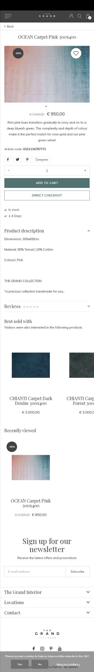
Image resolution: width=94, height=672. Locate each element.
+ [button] (85, 170)
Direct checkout (47, 195)
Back (10, 26)
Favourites (76, 53)
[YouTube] (60, 648)
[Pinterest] (51, 648)
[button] (8, 16)
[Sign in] (71, 16)
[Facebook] (34, 648)
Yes (19, 664)
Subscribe (77, 572)
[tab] (47, 230)
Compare (41, 159)
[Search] (80, 16)
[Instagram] (42, 648)
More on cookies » (68, 664)
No (40, 664)
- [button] (8, 170)
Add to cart (47, 183)
